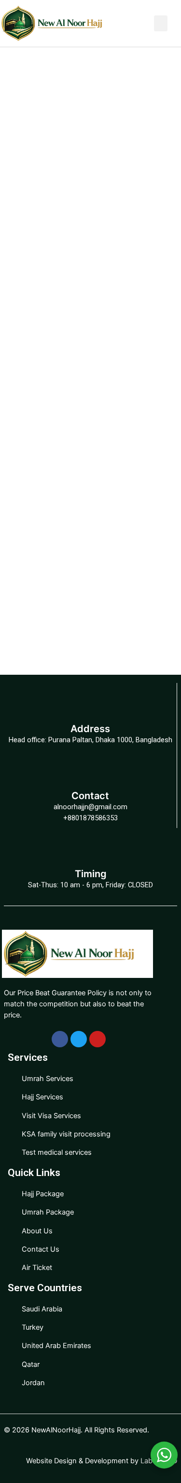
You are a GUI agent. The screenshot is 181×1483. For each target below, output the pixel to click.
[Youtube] (97, 1039)
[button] (160, 23)
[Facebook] (60, 1039)
